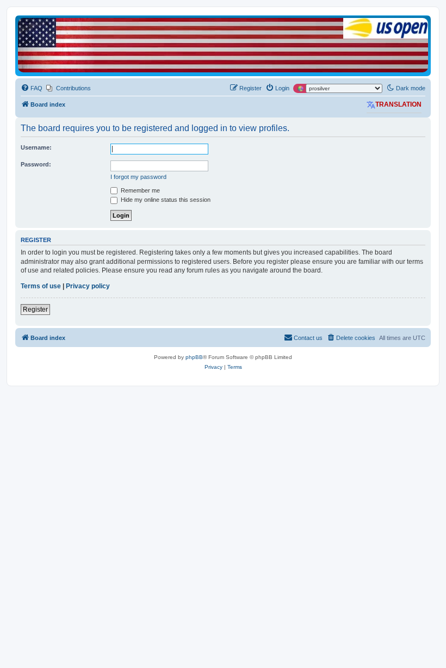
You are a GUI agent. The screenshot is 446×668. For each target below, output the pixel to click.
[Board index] (223, 45)
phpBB (194, 357)
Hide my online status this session (164, 199)
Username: (36, 147)
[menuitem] (31, 88)
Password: (36, 164)
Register (35, 309)
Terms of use (41, 286)
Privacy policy (88, 286)
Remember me (139, 190)
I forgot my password (138, 177)
